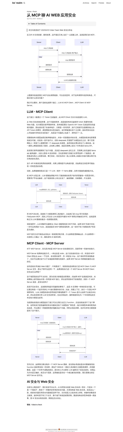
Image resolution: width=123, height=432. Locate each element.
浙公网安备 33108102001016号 (68, 429)
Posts (35, 11)
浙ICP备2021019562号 (52, 429)
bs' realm (17, 2)
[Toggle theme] (24, 3)
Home (29, 11)
